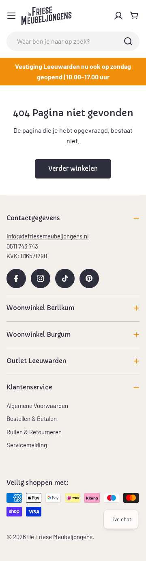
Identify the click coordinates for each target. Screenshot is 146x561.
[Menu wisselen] (11, 16)
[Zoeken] (128, 41)
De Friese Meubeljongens (59, 536)
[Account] (118, 16)
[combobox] (73, 41)
